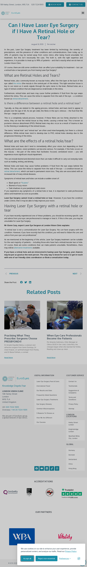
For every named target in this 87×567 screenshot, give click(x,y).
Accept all (27, 558)
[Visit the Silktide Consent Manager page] (79, 558)
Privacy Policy (70, 551)
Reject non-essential (46, 558)
